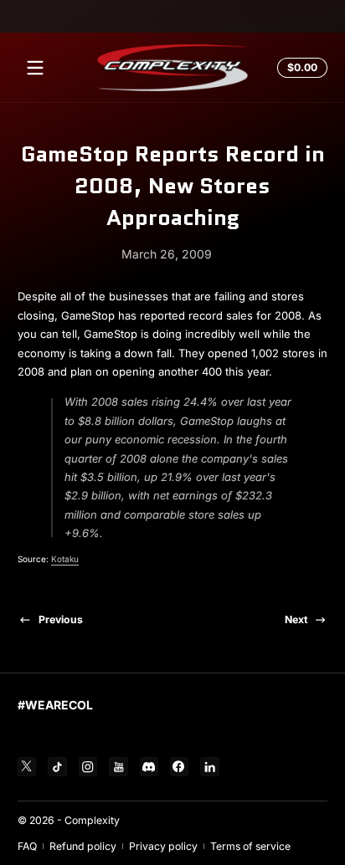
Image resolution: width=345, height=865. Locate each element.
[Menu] (35, 67)
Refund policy (82, 846)
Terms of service (250, 846)
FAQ (27, 846)
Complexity (92, 820)
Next (296, 619)
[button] (299, 67)
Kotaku (65, 559)
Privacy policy (163, 846)
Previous (61, 619)
